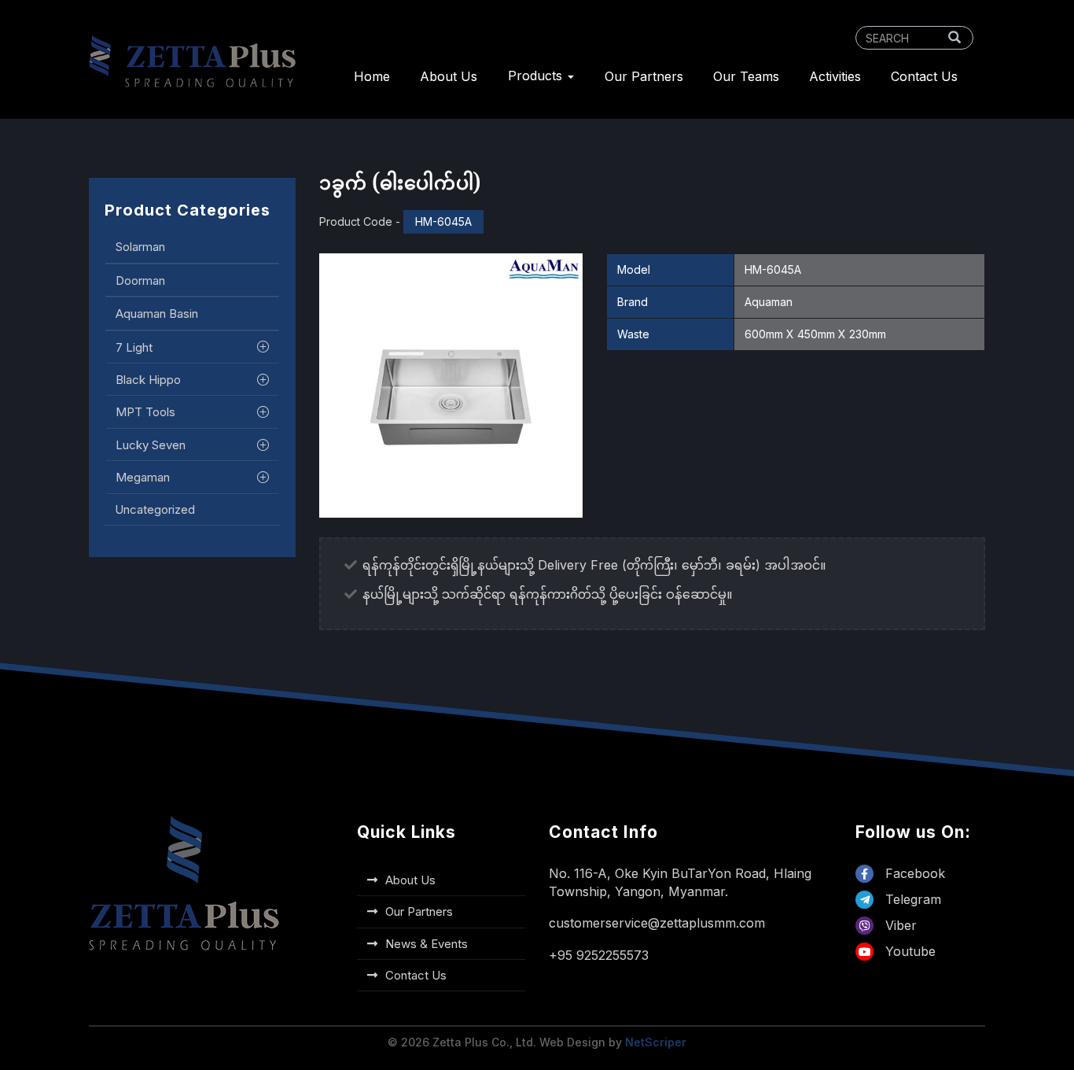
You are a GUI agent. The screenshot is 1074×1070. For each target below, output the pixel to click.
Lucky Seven (151, 444)
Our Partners (644, 76)
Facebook (913, 873)
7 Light (134, 346)
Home (372, 76)
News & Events (426, 943)
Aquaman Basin (157, 313)
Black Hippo (148, 379)
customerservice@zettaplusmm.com (657, 923)
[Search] (954, 38)
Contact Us (924, 76)
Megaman (143, 477)
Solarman (140, 246)
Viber (899, 925)
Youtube (908, 951)
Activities (835, 76)
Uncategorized (155, 508)
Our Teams (746, 76)
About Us (448, 76)
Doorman (140, 279)
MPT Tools (145, 411)
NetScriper (655, 1042)
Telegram (911, 899)
